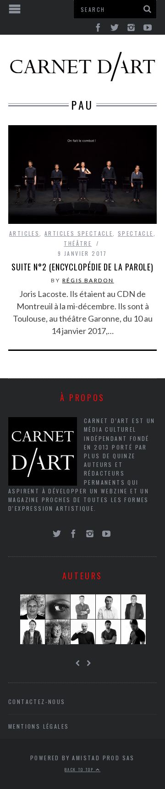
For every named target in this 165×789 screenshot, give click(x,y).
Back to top (80, 769)
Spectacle (136, 233)
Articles (24, 233)
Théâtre (78, 243)
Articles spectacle (78, 233)
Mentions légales (38, 726)
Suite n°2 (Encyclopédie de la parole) (82, 267)
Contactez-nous (37, 701)
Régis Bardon (88, 280)
